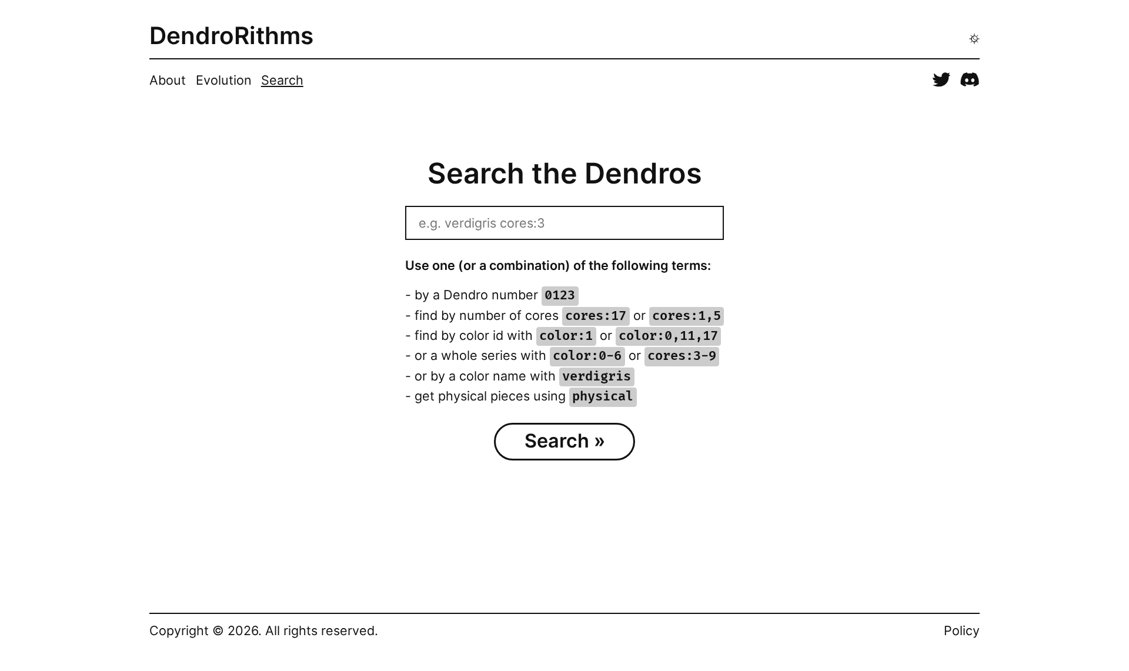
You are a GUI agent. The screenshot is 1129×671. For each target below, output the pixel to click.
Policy (962, 630)
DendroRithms (231, 36)
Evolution (224, 80)
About (167, 80)
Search (282, 80)
